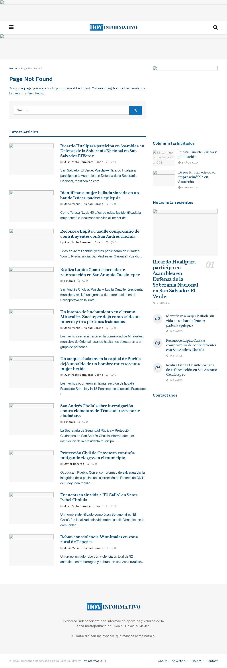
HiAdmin (69, 280)
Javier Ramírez (74, 463)
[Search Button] (215, 27)
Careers (195, 661)
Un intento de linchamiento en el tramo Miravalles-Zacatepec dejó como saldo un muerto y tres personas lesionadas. (100, 317)
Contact (212, 661)
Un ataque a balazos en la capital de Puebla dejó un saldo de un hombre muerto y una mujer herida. (100, 364)
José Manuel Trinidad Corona (83, 203)
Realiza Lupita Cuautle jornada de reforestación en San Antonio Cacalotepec (191, 370)
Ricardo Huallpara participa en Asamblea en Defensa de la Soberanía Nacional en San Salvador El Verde (102, 151)
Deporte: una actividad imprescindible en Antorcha (196, 177)
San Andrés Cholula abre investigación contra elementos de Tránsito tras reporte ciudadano (100, 411)
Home (13, 68)
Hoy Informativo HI (94, 660)
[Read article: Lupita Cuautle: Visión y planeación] (164, 158)
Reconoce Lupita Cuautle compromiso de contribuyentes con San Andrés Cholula (191, 345)
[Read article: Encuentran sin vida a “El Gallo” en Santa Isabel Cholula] (31, 508)
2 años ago (189, 162)
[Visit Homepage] (113, 27)
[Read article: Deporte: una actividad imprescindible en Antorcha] (164, 178)
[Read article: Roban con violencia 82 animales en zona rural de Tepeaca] (31, 550)
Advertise (178, 661)
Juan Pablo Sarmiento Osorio (83, 162)
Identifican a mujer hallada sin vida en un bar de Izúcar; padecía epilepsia (190, 320)
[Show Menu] (11, 27)
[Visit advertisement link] (113, 10)
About (162, 661)
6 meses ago (190, 187)
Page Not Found (31, 68)
